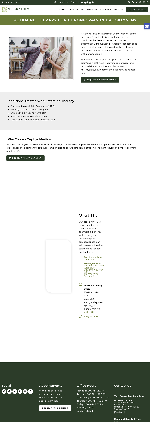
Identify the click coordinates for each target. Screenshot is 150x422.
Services (104, 10)
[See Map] (89, 276)
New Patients (88, 10)
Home (62, 10)
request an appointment (101, 80)
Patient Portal (137, 10)
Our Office (62, 2)
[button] (147, 26)
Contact (118, 10)
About (73, 10)
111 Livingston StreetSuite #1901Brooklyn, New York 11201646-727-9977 (94, 265)
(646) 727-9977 (13, 2)
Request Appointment (55, 408)
